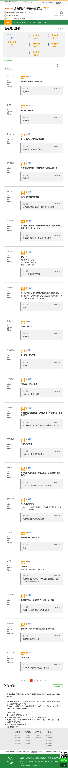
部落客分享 (49, 740)
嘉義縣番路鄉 (9, 8)
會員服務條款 (26, 751)
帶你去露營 (49, 737)
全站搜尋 (25, 2)
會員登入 (51, 2)
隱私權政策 (13, 751)
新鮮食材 (38, 737)
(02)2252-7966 (29, 761)
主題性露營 (49, 745)
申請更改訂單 (59, 2)
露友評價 (32, 22)
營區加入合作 (41, 751)
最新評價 (8, 68)
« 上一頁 (23, 680)
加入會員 (44, 2)
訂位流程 (55, 751)
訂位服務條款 (49, 751)
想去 (63, 15)
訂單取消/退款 (59, 4)
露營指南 (48, 735)
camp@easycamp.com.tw (26, 763)
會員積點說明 (34, 751)
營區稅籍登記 (34, 752)
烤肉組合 (38, 735)
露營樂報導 (49, 743)
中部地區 (17, 737)
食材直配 (40, 22)
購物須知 (7, 751)
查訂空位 (7, 22)
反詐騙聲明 (19, 751)
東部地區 (17, 743)
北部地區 (17, 735)
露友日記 (47, 22)
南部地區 (17, 740)
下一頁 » (45, 680)
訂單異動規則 (24, 22)
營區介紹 (15, 22)
